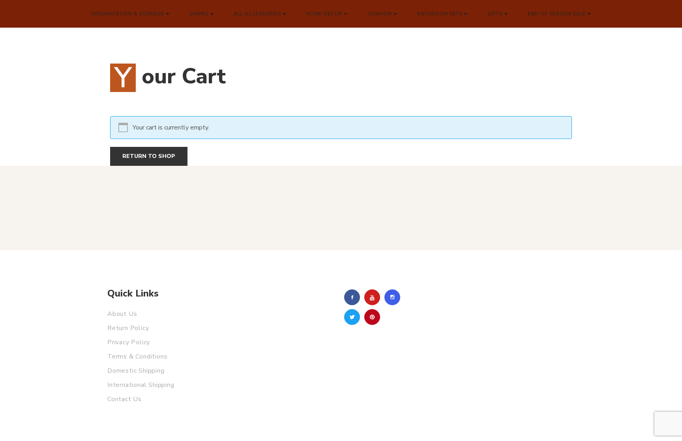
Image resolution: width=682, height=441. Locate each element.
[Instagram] (392, 297)
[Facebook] (352, 297)
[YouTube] (372, 297)
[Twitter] (352, 317)
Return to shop (148, 156)
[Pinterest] (372, 317)
